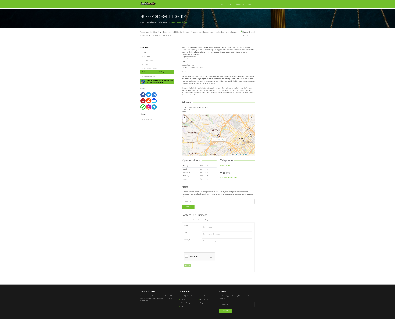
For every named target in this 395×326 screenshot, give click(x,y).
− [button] (184, 120)
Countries (240, 4)
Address (146, 53)
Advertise (203, 296)
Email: (186, 233)
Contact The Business (150, 68)
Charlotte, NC (163, 22)
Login (250, 4)
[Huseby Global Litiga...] (218, 135)
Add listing (204, 299)
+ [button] (184, 117)
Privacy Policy (185, 303)
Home (220, 4)
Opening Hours (148, 60)
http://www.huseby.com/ (228, 178)
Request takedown (149, 76)
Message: (187, 240)
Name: (186, 226)
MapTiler (236, 155)
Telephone (147, 57)
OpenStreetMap (244, 155)
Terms (183, 299)
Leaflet (230, 155)
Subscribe (188, 207)
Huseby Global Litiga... (219, 140)
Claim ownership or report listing (154, 72)
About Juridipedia (187, 296)
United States (151, 22)
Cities (229, 4)
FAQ (182, 306)
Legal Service (148, 119)
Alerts (146, 64)
